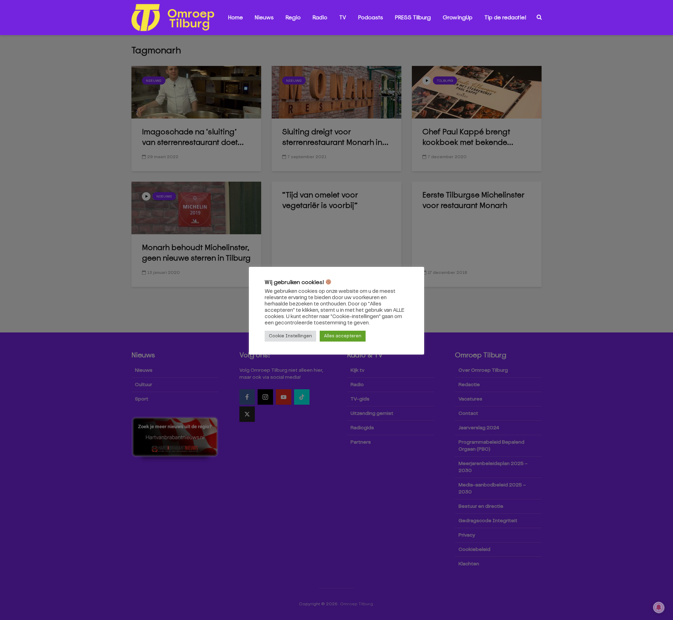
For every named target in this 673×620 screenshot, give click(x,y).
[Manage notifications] (658, 607)
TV (342, 17)
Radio (320, 17)
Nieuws (264, 17)
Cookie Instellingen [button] (290, 336)
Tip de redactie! (505, 17)
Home (235, 17)
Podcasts (370, 17)
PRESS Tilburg (413, 17)
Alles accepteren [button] (342, 336)
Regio (293, 17)
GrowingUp (458, 17)
